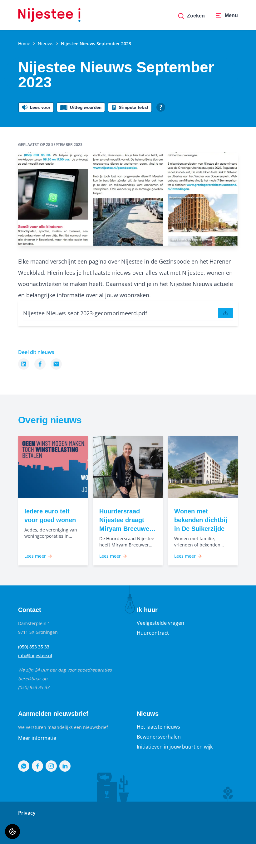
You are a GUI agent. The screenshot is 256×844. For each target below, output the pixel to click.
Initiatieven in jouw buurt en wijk (175, 746)
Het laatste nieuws (158, 726)
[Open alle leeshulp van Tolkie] (160, 107)
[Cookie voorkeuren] (12, 831)
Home (24, 43)
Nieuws (45, 43)
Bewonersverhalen (159, 736)
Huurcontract (153, 632)
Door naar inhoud (26, 8)
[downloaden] (225, 313)
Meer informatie (37, 738)
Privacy (27, 812)
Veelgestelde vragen (160, 622)
